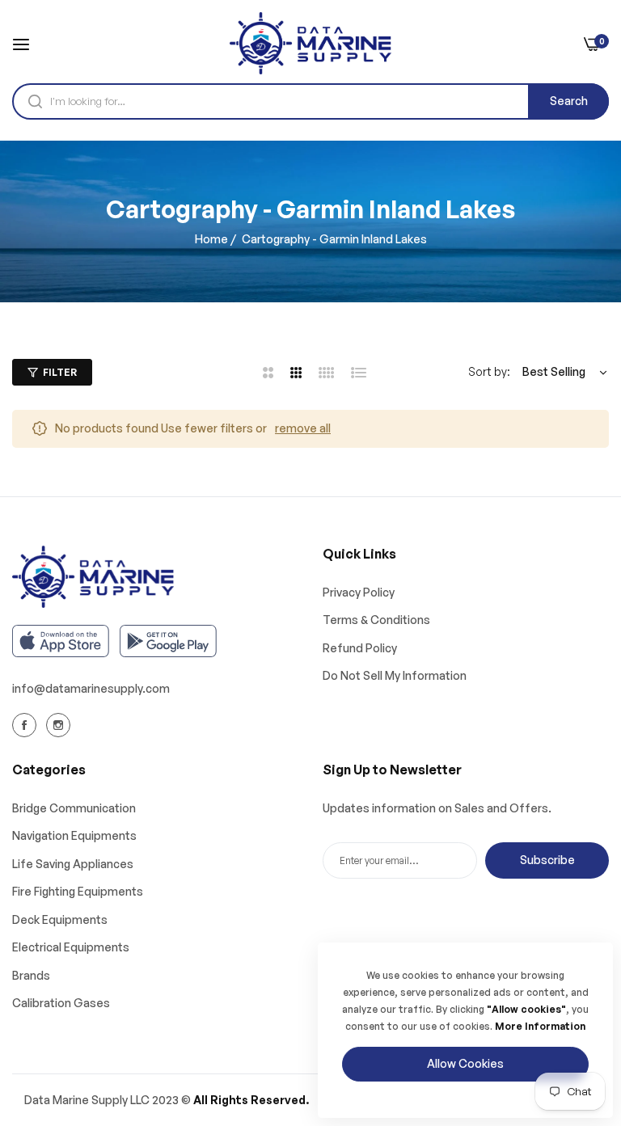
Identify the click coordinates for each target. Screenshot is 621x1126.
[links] (26, 724)
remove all (303, 428)
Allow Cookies (465, 1063)
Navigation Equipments (74, 835)
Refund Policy (360, 648)
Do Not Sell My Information (395, 675)
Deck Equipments (60, 919)
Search (569, 101)
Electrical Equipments (70, 947)
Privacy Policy (359, 592)
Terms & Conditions (376, 619)
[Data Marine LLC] (310, 43)
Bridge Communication (74, 808)
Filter (60, 372)
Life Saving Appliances (72, 864)
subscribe (547, 860)
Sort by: (489, 371)
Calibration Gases (61, 1003)
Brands (31, 975)
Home (211, 239)
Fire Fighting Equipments (77, 891)
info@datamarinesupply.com (91, 688)
